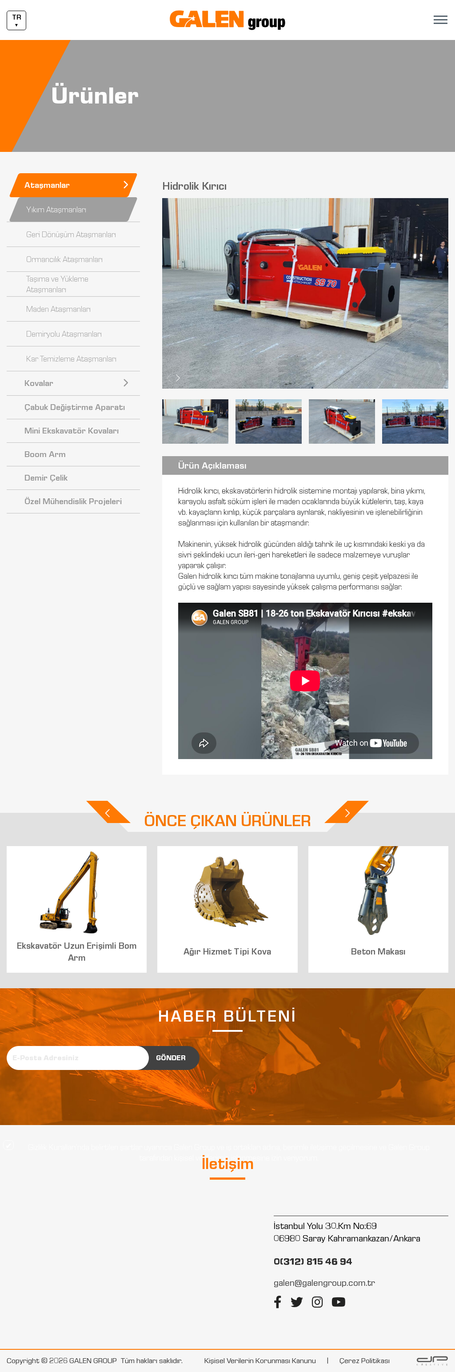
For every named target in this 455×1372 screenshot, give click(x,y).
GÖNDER (171, 1058)
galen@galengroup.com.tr (324, 1282)
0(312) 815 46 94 (313, 1261)
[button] (178, 378)
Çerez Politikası (364, 1360)
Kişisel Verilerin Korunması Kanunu (260, 1360)
